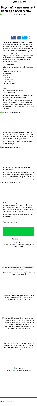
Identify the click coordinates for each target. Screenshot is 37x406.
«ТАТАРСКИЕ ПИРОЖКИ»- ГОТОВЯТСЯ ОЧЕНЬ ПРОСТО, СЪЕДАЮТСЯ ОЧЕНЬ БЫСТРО (18, 347)
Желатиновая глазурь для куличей (19, 370)
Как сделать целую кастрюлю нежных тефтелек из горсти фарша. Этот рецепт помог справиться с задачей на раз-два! (18, 297)
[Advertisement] (18, 231)
